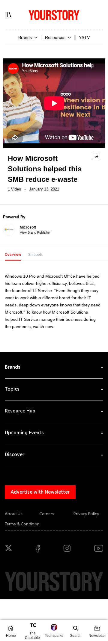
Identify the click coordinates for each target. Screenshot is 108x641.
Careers (46, 513)
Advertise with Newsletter (40, 492)
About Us (13, 513)
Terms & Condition (22, 524)
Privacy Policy (86, 513)
